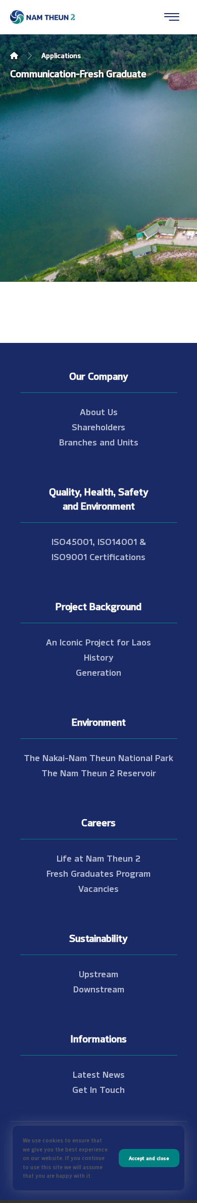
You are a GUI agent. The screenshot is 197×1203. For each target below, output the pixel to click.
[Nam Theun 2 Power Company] (43, 17)
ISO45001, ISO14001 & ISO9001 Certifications (99, 548)
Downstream (98, 988)
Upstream (98, 973)
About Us (99, 411)
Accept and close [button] (149, 1158)
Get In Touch (98, 1089)
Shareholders (98, 426)
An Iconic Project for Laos (98, 641)
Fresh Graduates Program (98, 873)
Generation (98, 672)
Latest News (99, 1074)
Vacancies (98, 888)
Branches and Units (98, 441)
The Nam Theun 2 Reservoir (98, 772)
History (99, 656)
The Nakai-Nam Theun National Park (98, 757)
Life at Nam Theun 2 (98, 857)
